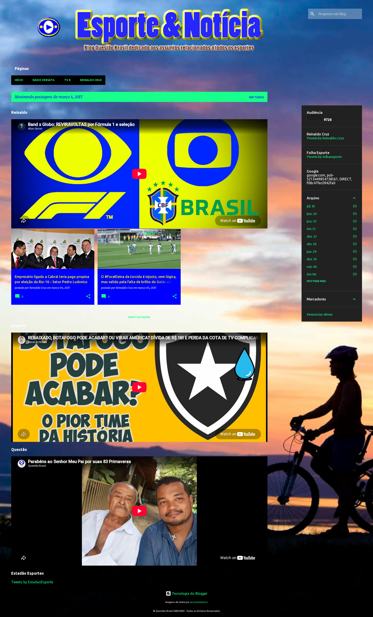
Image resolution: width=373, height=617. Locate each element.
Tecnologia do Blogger (189, 593)
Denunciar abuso (320, 314)
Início (19, 80)
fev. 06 (311, 274)
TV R (67, 80)
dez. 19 (312, 259)
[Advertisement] (284, 170)
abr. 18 (311, 244)
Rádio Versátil (44, 80)
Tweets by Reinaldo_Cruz (325, 138)
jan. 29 (311, 252)
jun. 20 (312, 214)
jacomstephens (199, 602)
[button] (88, 297)
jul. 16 (311, 206)
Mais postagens (139, 317)
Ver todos (256, 97)
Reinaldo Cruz (91, 80)
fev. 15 (311, 229)
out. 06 (312, 267)
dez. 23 (312, 236)
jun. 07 (312, 221)
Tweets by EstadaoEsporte (32, 582)
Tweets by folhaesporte (324, 157)
